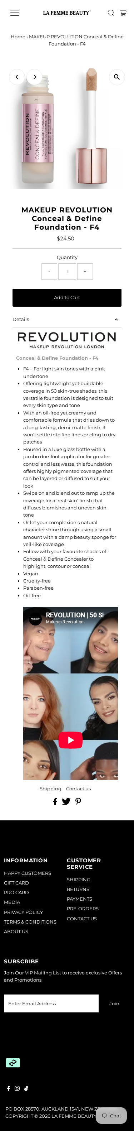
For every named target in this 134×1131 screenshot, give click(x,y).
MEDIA (12, 902)
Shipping (50, 789)
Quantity (67, 257)
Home (18, 36)
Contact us (78, 789)
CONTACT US (82, 918)
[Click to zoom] (117, 77)
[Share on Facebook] (55, 803)
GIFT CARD (16, 883)
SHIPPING (78, 879)
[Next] (34, 77)
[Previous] (17, 77)
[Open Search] (111, 13)
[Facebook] (8, 1089)
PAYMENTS (79, 899)
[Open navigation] (20, 13)
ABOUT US (16, 931)
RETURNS (78, 889)
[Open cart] (123, 12)
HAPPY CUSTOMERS (27, 873)
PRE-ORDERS (83, 908)
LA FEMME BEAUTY (73, 1116)
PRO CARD (16, 892)
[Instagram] (17, 1089)
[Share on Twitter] (67, 803)
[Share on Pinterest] (78, 803)
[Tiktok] (26, 1089)
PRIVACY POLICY (23, 912)
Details (21, 319)
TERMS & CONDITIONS (30, 922)
